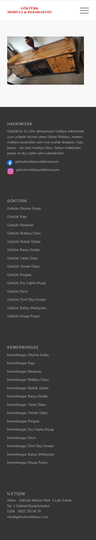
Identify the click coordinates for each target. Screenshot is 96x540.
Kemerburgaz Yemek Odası (27, 413)
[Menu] (82, 10)
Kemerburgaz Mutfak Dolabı (28, 388)
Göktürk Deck (17, 291)
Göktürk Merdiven (20, 225)
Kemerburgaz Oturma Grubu (28, 355)
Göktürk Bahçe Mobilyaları (27, 308)
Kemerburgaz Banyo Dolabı (27, 396)
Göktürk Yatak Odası (22, 258)
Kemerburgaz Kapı (21, 363)
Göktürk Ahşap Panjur (23, 316)
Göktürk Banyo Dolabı (23, 250)
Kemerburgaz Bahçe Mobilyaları (31, 454)
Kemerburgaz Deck (21, 438)
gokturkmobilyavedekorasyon (36, 162)
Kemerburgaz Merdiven (24, 371)
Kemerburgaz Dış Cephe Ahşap (30, 429)
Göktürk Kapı (17, 217)
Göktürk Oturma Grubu (24, 208)
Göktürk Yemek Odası (23, 266)
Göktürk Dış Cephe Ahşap (26, 283)
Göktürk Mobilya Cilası (24, 233)
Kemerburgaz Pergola (23, 421)
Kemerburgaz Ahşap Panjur (27, 462)
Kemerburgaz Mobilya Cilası (28, 380)
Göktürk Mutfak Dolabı (24, 242)
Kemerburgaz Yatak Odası (26, 405)
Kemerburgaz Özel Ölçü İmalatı (30, 446)
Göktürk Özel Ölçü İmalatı (26, 300)
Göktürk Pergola (19, 275)
